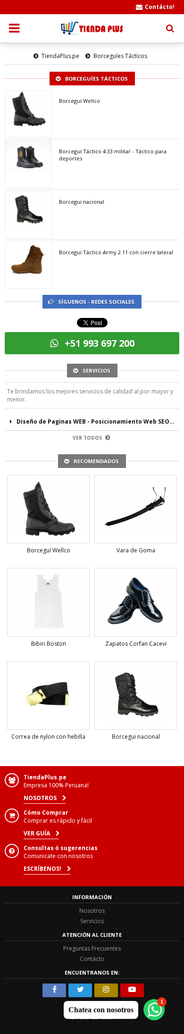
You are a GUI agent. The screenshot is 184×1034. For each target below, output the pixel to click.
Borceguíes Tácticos (120, 56)
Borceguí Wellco (79, 100)
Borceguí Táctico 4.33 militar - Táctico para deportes (113, 155)
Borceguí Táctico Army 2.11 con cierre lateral (116, 252)
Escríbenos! (43, 869)
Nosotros (41, 798)
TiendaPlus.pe (60, 56)
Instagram (106, 990)
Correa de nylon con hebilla (48, 737)
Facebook (54, 990)
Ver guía (37, 833)
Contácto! (160, 7)
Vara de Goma (136, 550)
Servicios (92, 921)
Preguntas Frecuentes (92, 948)
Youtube (132, 990)
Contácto (92, 959)
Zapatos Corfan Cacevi (136, 644)
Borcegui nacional (81, 201)
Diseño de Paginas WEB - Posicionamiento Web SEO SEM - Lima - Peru (98, 421)
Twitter (80, 990)
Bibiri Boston (48, 644)
